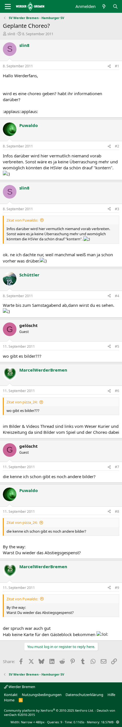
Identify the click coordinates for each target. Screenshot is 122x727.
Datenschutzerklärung (84, 694)
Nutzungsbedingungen (42, 694)
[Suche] (115, 6)
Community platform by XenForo (49, 710)
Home (9, 700)
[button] (117, 722)
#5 (117, 346)
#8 (117, 511)
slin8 (11, 33)
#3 (117, 209)
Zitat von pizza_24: (22, 402)
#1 (117, 66)
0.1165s (78, 722)
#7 (117, 466)
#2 (117, 146)
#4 (117, 295)
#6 (117, 390)
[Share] (109, 66)
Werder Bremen (21, 686)
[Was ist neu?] (104, 6)
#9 (117, 587)
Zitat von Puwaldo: (22, 220)
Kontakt (11, 694)
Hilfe (111, 694)
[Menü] (7, 6)
